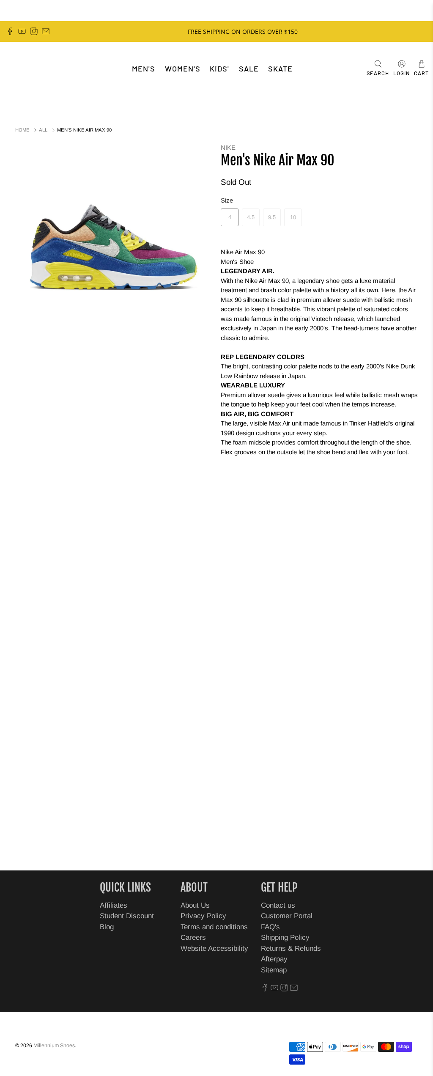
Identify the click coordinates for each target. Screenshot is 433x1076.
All (43, 130)
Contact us (278, 905)
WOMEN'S (182, 68)
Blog (107, 927)
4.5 (251, 217)
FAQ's (270, 927)
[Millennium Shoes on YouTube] (22, 31)
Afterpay (274, 959)
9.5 (272, 217)
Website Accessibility (214, 948)
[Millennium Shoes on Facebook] (10, 31)
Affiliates (113, 905)
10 (293, 217)
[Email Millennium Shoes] (45, 31)
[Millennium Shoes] (32, 68)
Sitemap (274, 970)
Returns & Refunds (291, 948)
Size (227, 200)
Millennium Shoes (54, 1046)
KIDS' (219, 68)
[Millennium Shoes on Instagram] (34, 31)
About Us (195, 905)
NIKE (228, 147)
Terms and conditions (214, 927)
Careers (193, 937)
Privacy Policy (203, 916)
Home (22, 130)
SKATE (280, 68)
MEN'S (143, 68)
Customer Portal (286, 916)
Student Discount (127, 916)
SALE (249, 68)
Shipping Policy (285, 937)
